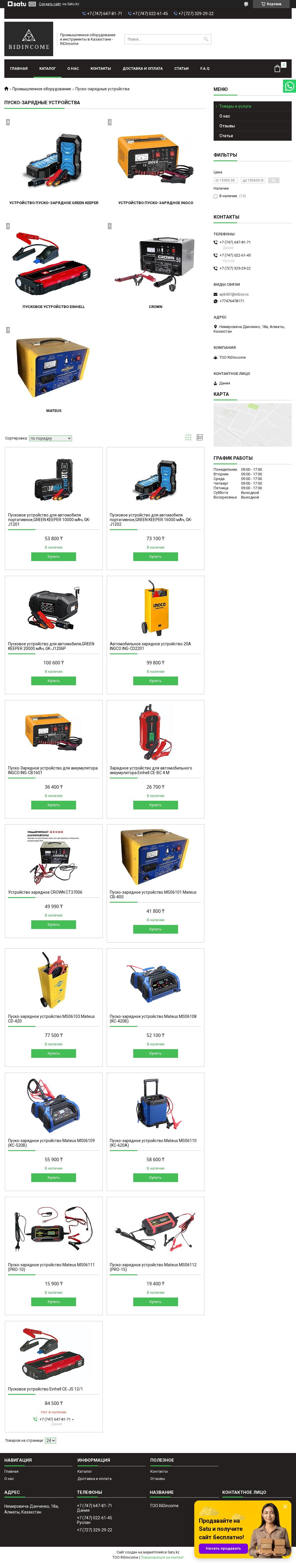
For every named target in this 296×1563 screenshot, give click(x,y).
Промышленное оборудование (41, 89)
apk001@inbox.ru (234, 294)
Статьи (181, 68)
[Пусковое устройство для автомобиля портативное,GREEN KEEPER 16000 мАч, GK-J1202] (155, 479)
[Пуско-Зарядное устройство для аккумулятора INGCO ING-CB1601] (53, 732)
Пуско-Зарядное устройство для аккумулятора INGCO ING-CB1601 (53, 770)
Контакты (100, 68)
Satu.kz (174, 1552)
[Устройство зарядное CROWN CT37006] (53, 856)
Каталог (47, 68)
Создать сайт (50, 4)
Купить (54, 556)
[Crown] (155, 262)
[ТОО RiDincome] (28, 39)
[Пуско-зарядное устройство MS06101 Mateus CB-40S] (155, 856)
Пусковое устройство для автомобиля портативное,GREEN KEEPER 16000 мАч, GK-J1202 (151, 520)
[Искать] (206, 39)
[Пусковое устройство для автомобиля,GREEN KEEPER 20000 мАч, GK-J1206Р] (53, 608)
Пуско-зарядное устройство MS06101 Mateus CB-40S (153, 894)
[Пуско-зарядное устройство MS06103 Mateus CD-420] (53, 980)
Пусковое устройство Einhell (54, 307)
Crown (155, 307)
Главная (19, 68)
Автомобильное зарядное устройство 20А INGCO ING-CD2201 (150, 646)
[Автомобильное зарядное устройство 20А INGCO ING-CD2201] (155, 608)
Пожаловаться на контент (162, 1557)
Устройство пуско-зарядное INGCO (155, 203)
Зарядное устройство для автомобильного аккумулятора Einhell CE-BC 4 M (151, 770)
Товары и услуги (235, 106)
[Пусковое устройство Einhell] (53, 262)
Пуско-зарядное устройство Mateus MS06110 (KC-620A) (153, 1143)
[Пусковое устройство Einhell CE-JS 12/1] (53, 1353)
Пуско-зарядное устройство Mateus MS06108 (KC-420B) (153, 1018)
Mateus (53, 410)
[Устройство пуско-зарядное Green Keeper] (53, 158)
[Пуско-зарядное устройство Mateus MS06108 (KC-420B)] (155, 980)
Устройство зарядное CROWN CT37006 (45, 892)
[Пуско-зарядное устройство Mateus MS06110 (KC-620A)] (155, 1105)
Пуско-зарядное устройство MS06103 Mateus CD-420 (51, 1018)
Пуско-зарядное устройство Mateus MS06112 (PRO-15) (153, 1267)
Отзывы (227, 126)
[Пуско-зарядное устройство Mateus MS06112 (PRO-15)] (155, 1229)
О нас (73, 68)
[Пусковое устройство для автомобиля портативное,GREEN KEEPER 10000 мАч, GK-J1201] (53, 479)
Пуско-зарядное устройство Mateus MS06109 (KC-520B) (51, 1143)
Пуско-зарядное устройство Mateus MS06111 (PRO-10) (51, 1267)
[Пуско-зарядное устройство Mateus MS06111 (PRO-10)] (53, 1229)
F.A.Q (204, 68)
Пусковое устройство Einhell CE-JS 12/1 (45, 1389)
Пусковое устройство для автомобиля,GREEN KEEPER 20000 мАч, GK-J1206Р (51, 646)
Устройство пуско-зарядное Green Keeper (53, 203)
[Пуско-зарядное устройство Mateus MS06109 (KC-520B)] (53, 1105)
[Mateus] (53, 366)
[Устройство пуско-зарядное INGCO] (155, 158)
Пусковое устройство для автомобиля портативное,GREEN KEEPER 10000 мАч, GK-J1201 (49, 520)
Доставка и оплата (143, 68)
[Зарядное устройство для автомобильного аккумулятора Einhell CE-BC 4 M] (155, 732)
